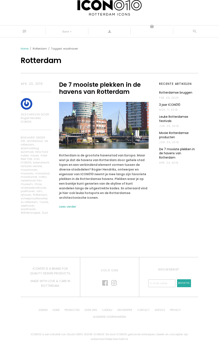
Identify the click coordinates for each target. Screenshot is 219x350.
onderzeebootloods (33, 188)
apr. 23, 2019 (32, 84)
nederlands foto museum (31, 182)
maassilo (27, 173)
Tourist (43, 202)
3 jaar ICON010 (169, 105)
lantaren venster (31, 166)
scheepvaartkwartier (34, 198)
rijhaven (26, 195)
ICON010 (26, 162)
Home (24, 48)
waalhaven (28, 209)
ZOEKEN (43, 310)
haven (35, 155)
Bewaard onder (33, 137)
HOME (56, 310)
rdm (39, 191)
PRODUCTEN (72, 310)
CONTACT (143, 310)
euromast (27, 152)
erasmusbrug (30, 148)
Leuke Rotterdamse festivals (173, 119)
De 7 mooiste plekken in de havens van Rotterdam (100, 88)
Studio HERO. (75, 334)
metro (42, 177)
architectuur (35, 141)
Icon (37, 159)
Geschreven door (35, 114)
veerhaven (27, 205)
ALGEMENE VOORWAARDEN (109, 317)
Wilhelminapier (30, 213)
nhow (38, 184)
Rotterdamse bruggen (175, 93)
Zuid (45, 213)
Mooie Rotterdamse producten (174, 135)
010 (23, 141)
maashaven (29, 170)
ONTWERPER (124, 310)
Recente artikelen (175, 84)
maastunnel (29, 177)
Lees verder (67, 206)
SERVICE (160, 310)
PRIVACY (175, 310)
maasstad (42, 173)
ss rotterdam (29, 202)
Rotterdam (40, 195)
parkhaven (28, 191)
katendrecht (41, 162)
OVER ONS (90, 310)
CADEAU (107, 310)
